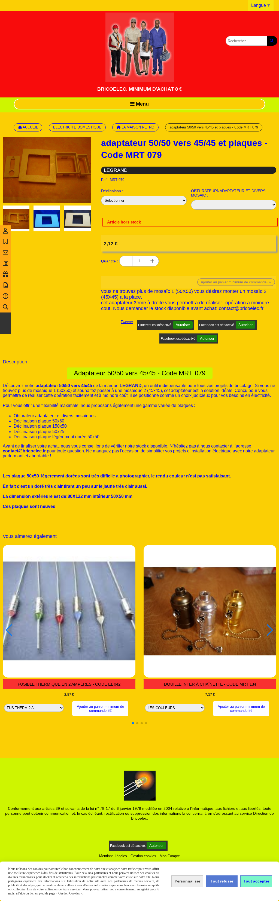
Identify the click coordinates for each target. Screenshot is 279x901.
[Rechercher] (272, 41)
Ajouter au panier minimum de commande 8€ (100, 708)
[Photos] (5, 285)
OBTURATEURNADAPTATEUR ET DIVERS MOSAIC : (228, 193)
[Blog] (5, 263)
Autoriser (183, 325)
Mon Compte (170, 856)
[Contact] (5, 252)
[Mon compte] (5, 230)
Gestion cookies (143, 856)
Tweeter (127, 322)
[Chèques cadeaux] (5, 274)
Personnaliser (187, 881)
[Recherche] (5, 307)
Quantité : (109, 261)
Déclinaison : (112, 191)
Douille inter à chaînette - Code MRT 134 (210, 684)
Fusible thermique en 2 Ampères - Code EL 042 (69, 684)
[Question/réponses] (5, 296)
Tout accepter (256, 881)
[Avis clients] (5, 241)
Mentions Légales (113, 856)
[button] (133, 723)
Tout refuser (222, 881)
